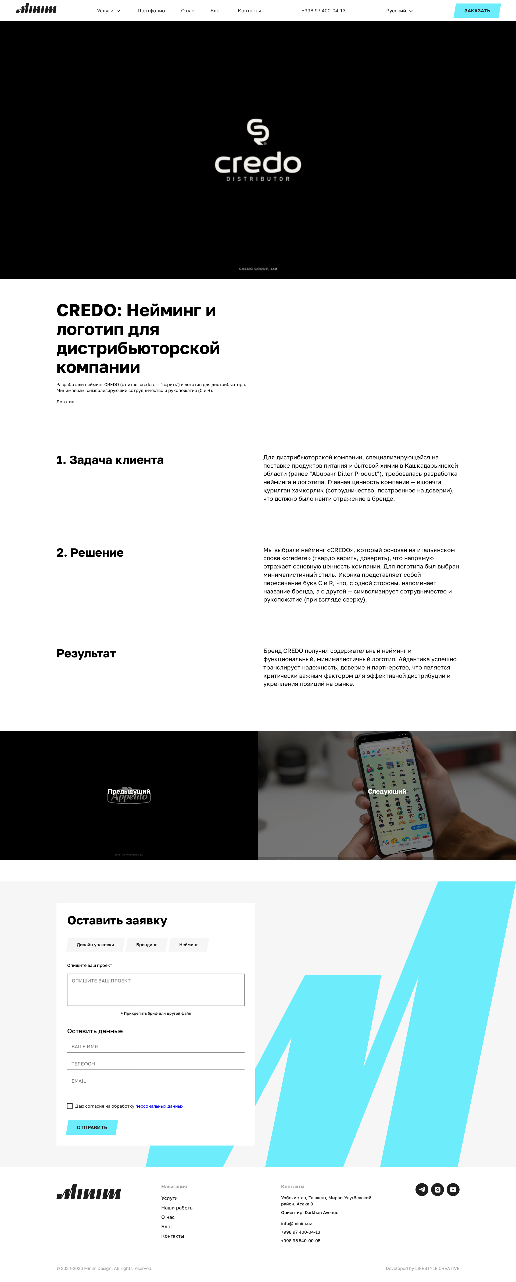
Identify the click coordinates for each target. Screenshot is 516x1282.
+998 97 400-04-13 (324, 10)
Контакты (249, 10)
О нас (187, 10)
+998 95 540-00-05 (300, 1240)
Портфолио (151, 10)
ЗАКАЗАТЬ (477, 10)
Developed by (423, 1268)
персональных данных (159, 1106)
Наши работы (177, 1208)
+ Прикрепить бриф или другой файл (156, 1013)
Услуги (105, 10)
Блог (216, 10)
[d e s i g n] (36, 8)
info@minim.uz (296, 1223)
